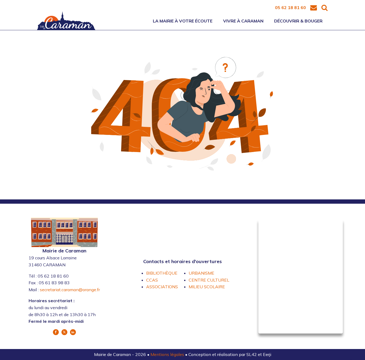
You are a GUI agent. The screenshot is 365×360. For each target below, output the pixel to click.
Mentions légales (167, 354)
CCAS (152, 280)
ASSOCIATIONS (162, 286)
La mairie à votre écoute (182, 21)
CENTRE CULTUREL (209, 280)
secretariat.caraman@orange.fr (70, 289)
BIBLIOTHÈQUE (161, 273)
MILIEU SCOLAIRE (207, 286)
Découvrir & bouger (298, 21)
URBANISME (201, 273)
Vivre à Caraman (243, 21)
